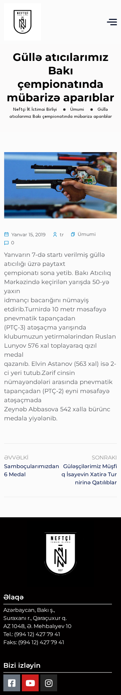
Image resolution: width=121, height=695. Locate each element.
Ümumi (87, 234)
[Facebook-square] (11, 682)
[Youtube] (30, 682)
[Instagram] (48, 682)
